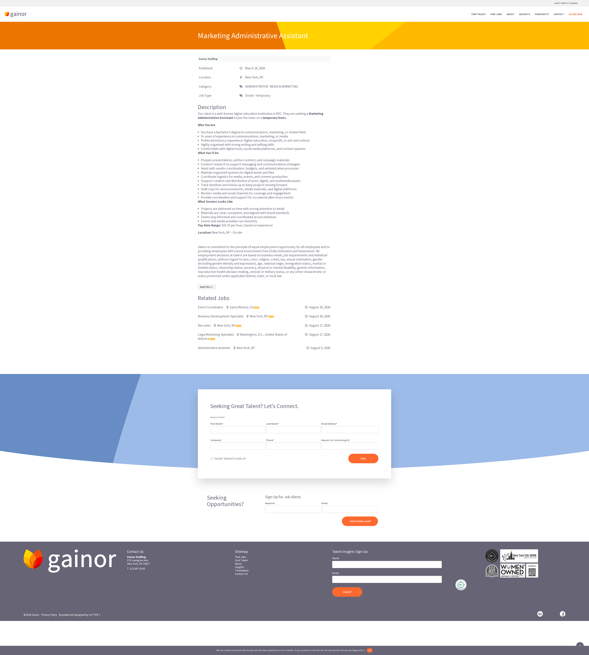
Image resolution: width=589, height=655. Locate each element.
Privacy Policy (49, 614)
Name (335, 558)
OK (369, 650)
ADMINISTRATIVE (256, 86)
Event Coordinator (210, 307)
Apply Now (205, 287)
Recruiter (204, 325)
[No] (585, 650)
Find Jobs (240, 557)
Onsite (249, 95)
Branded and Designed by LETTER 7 (79, 614)
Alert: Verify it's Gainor (565, 3)
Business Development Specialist (220, 316)
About (238, 563)
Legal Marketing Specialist (216, 334)
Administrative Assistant (214, 348)
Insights (239, 567)
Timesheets (242, 570)
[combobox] (349, 446)
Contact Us (241, 574)
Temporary (263, 95)
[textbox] (326, 445)
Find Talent (241, 560)
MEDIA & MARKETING (284, 86)
